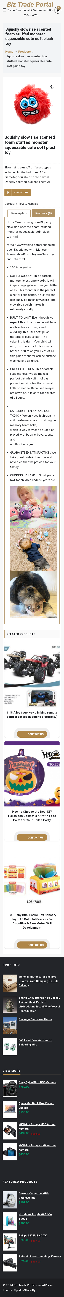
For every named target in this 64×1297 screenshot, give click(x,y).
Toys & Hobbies (28, 203)
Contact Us (21, 192)
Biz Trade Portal (30, 4)
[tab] (19, 213)
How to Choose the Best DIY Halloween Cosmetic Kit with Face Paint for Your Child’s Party (32, 816)
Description (19, 213)
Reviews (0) (43, 213)
